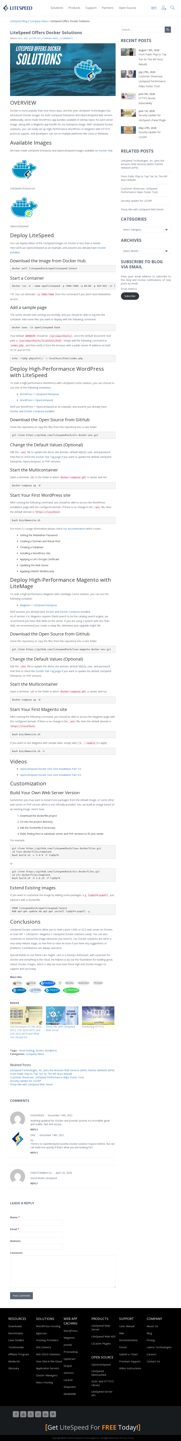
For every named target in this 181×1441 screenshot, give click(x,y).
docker (39, 1050)
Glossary (13, 1368)
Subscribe (129, 296)
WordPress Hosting (48, 1326)
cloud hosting (26, 1050)
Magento (69, 1337)
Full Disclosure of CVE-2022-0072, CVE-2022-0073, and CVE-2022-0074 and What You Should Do (26, 1032)
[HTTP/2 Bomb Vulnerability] (128, 95)
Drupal (68, 1365)
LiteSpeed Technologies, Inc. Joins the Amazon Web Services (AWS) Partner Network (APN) (62, 1070)
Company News (50, 38)
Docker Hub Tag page (48, 457)
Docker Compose (34, 411)
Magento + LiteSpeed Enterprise (38, 605)
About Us (152, 1326)
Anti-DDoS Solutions (48, 1354)
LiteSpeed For (88, 1427)
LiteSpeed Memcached (98, 1372)
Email (14, 1229)
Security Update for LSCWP (25, 1081)
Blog (149, 1333)
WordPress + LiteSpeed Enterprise (39, 394)
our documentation (74, 528)
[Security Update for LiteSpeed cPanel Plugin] (128, 112)
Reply (34, 1129)
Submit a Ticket (128, 1354)
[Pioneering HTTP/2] (98, 1015)
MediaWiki (70, 1394)
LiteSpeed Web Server (100, 1327)
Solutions (57, 8)
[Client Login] (164, 7)
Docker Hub (105, 150)
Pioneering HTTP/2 (93, 1026)
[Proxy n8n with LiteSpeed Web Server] (62, 1015)
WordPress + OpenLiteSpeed (36, 400)
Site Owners (43, 1347)
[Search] (173, 7)
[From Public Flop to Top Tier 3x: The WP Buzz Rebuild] (128, 52)
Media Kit (14, 1361)
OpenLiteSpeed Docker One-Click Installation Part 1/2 (50, 769)
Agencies (41, 1333)
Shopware (70, 1387)
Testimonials (16, 1347)
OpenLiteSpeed (100, 1364)
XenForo (69, 1373)
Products (74, 8)
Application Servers (47, 1368)
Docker (14, 411)
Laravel (68, 1380)
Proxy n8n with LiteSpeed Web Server (31, 1084)
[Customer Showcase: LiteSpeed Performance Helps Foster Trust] (128, 73)
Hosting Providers (47, 1340)
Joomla (68, 1344)
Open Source (127, 8)
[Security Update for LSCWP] (128, 129)
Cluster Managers (47, 1375)
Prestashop (71, 1352)
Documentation (128, 1340)
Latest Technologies (159, 1347)
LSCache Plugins (101, 1343)
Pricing (151, 1340)
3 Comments (66, 38)
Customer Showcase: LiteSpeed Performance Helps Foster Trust (47, 1077)
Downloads (15, 1326)
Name (15, 1217)
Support (91, 8)
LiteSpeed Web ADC (103, 1336)
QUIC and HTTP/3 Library (102, 1383)
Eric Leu (37, 38)
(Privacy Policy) (127, 1438)
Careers (151, 1354)
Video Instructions (130, 1368)
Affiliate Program (18, 1354)
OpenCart (69, 1359)
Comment (16, 1253)
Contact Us (153, 1361)
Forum (123, 1347)
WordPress (71, 1330)
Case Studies (16, 1340)
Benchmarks (15, 1333)
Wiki (121, 1333)
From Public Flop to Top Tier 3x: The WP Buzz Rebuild (41, 1073)
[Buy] (153, 7)
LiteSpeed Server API (102, 1393)
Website (15, 1241)
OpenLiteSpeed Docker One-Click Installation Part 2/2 (50, 775)
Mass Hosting (44, 1382)
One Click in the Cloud (49, 1361)
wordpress (51, 1050)
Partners (107, 8)
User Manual (126, 1326)
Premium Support (130, 1361)
